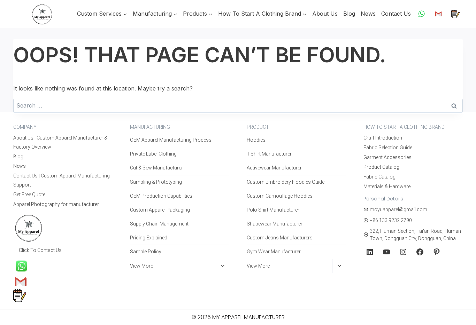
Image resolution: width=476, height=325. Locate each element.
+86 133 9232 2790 (391, 220)
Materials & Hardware (386, 186)
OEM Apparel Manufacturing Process (171, 140)
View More (141, 266)
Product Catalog (381, 167)
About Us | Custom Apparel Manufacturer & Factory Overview (60, 142)
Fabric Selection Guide (387, 147)
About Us (325, 13)
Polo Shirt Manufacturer (273, 210)
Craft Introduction (382, 138)
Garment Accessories (387, 157)
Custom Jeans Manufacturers (280, 237)
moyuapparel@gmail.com (398, 209)
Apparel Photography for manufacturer (56, 204)
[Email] (438, 14)
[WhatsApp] (421, 14)
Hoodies (256, 140)
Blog (349, 13)
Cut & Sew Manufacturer (156, 168)
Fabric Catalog (379, 177)
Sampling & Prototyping (156, 182)
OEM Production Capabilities (161, 196)
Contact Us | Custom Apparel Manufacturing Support (61, 180)
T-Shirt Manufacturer (269, 154)
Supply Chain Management (159, 224)
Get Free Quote (29, 194)
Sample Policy (145, 251)
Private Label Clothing (153, 154)
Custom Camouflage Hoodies (280, 196)
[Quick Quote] (455, 14)
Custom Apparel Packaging (160, 210)
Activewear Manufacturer (274, 168)
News (368, 13)
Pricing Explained (148, 237)
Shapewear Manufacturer (274, 224)
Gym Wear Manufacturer (274, 251)
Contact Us (396, 13)
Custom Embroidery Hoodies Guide (285, 182)
